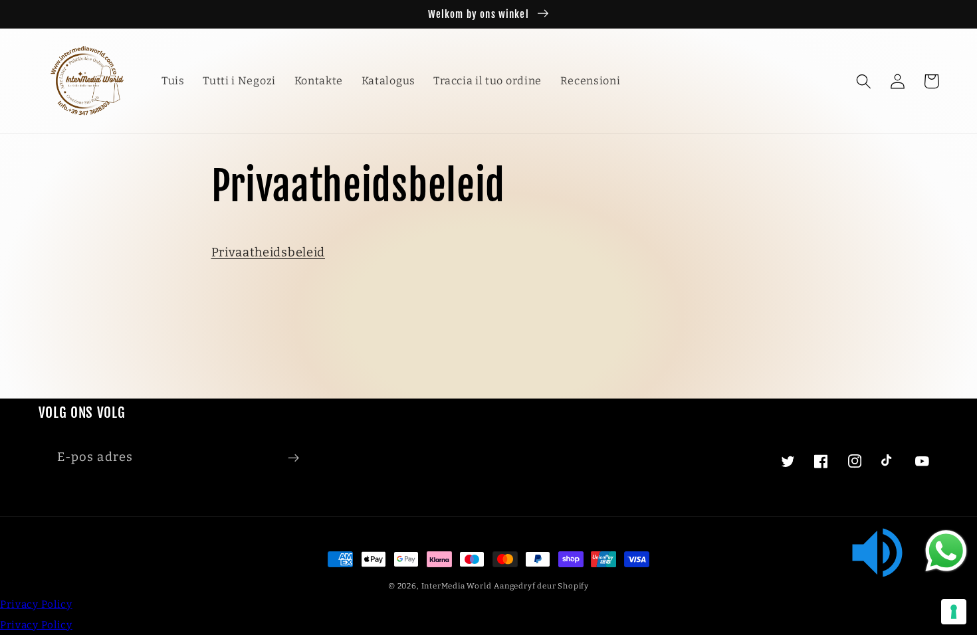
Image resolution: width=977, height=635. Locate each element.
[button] (864, 81)
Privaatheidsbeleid (268, 252)
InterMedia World (456, 585)
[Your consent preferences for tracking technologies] (953, 611)
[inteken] (293, 457)
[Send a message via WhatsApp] (946, 551)
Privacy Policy (36, 604)
